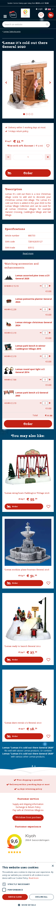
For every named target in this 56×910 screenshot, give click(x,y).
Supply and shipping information (28, 804)
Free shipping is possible (29, 780)
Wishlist (48, 507)
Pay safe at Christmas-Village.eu (28, 810)
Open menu (5, 15)
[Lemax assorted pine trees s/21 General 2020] (8, 277)
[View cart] (51, 15)
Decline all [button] (41, 897)
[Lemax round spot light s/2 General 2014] (8, 370)
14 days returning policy (29, 789)
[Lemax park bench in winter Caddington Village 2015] (8, 347)
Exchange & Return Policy (28, 807)
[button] (28, 905)
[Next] (50, 82)
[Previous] (6, 82)
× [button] (53, 866)
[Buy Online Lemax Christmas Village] (12, 13)
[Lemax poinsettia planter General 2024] (8, 300)
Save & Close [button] (15, 897)
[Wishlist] (41, 15)
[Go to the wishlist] (41, 15)
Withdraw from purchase (28, 817)
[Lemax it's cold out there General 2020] (28, 84)
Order (15, 506)
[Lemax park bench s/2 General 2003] (8, 392)
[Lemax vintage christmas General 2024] (8, 323)
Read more (28, 253)
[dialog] (28, 886)
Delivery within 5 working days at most (29, 784)
